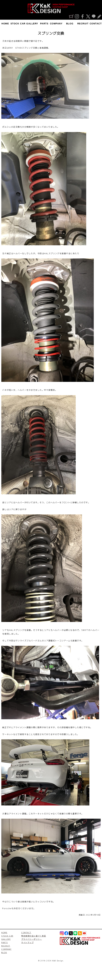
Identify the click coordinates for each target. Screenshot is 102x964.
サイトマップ (27, 942)
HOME (5, 23)
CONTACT (96, 23)
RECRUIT (83, 23)
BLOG (69, 23)
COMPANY (56, 23)
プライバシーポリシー (31, 939)
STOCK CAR (18, 23)
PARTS (44, 23)
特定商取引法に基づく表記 (33, 936)
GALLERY (32, 23)
